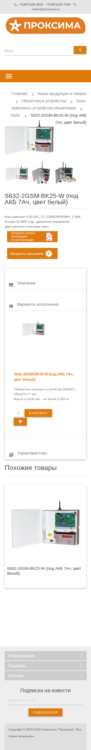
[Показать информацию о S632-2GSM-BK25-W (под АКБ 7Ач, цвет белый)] (45, 524)
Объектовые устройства (44, 101)
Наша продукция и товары (62, 93)
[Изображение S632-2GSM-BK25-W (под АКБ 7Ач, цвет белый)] (17, 173)
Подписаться (45, 712)
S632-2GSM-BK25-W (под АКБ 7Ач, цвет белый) (44, 571)
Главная (19, 93)
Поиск (9, 50)
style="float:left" (33, 328)
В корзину (38, 413)
